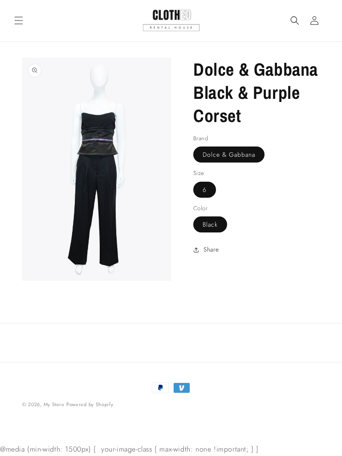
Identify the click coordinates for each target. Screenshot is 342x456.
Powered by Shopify (90, 404)
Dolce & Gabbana (229, 154)
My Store (54, 404)
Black (210, 224)
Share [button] (211, 249)
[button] (18, 20)
